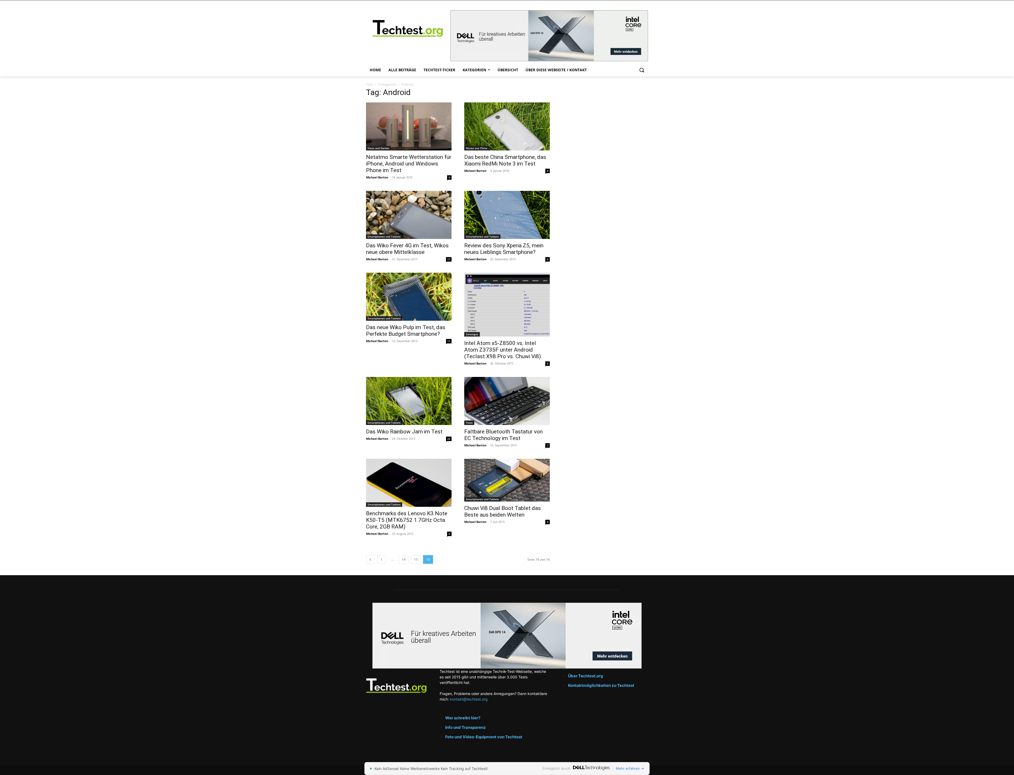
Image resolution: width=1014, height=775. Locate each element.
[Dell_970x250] (549, 35)
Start (369, 84)
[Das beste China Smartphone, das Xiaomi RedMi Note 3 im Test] (507, 126)
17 (448, 259)
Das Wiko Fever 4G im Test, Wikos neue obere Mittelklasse (407, 248)
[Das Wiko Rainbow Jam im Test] (409, 401)
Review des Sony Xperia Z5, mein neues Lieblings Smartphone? (503, 248)
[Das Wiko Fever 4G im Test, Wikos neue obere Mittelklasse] (409, 215)
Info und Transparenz (465, 727)
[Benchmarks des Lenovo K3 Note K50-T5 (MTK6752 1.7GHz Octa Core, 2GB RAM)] (409, 483)
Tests (469, 422)
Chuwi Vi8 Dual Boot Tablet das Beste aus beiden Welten (502, 511)
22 (448, 439)
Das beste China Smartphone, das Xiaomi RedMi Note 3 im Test (505, 160)
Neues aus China (476, 148)
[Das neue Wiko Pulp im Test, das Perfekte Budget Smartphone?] (409, 297)
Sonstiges (472, 334)
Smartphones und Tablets (384, 236)
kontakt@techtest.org (469, 699)
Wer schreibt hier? (462, 717)
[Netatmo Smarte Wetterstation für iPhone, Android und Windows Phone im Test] (409, 126)
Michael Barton (377, 177)
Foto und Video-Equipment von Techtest (483, 736)
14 (404, 559)
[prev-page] (370, 559)
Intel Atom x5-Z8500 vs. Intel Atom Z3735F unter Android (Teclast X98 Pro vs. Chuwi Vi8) (502, 350)
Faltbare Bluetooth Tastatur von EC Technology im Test (503, 434)
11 (448, 341)
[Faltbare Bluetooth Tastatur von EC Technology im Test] (507, 401)
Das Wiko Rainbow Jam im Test (404, 431)
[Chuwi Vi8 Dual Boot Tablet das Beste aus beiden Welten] (507, 480)
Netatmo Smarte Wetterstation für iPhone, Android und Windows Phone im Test (408, 163)
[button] (641, 70)
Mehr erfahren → (630, 768)
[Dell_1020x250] (507, 636)
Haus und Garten (378, 148)
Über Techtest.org (585, 675)
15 (416, 559)
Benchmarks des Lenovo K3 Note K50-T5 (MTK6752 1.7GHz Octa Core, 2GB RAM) (406, 520)
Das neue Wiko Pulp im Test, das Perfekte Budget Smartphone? (405, 330)
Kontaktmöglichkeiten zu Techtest (601, 685)
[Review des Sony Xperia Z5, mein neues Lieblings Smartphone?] (507, 215)
